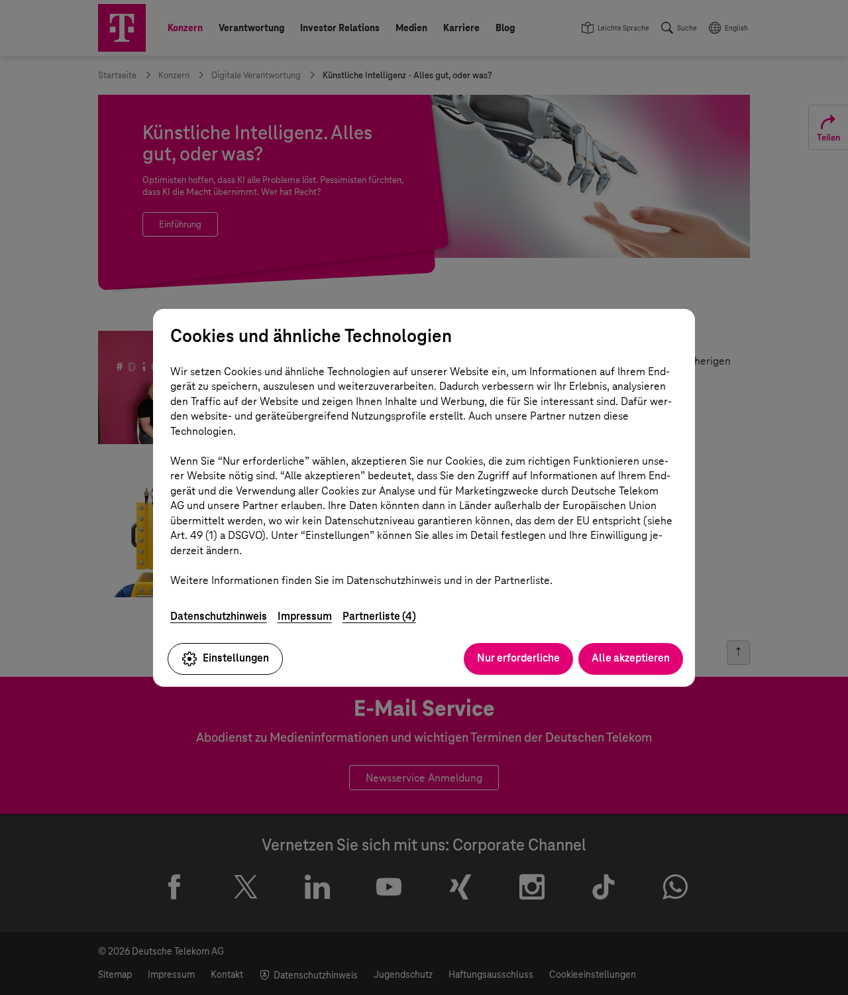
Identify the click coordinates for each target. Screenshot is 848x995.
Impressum (305, 616)
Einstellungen (236, 658)
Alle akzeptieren (631, 658)
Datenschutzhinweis (218, 616)
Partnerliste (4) (379, 616)
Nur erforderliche (518, 658)
